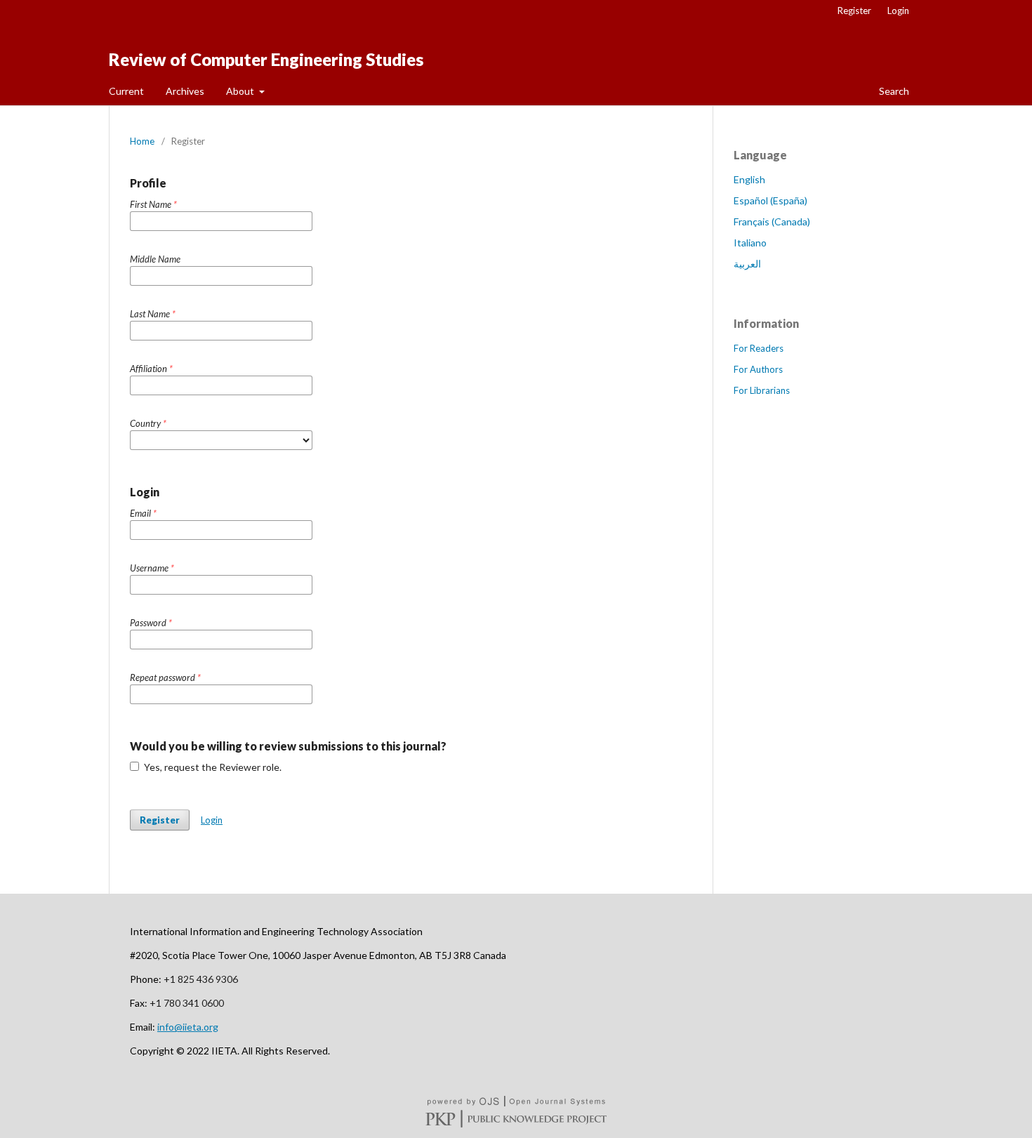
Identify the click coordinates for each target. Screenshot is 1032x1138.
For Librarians (762, 390)
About (241, 91)
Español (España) (770, 200)
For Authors (758, 369)
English (749, 179)
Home (142, 141)
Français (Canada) (772, 221)
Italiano (750, 243)
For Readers (758, 348)
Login (898, 10)
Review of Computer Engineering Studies (266, 59)
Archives (185, 91)
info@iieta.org (187, 1027)
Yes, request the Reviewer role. (212, 767)
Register (854, 10)
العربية (747, 264)
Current (126, 91)
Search (893, 91)
